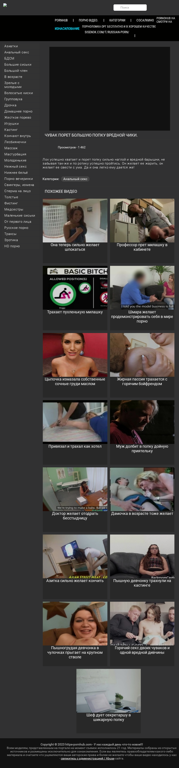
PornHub (61, 20)
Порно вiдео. (88, 20)
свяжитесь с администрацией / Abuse (87, 758)
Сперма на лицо (17, 191)
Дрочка (10, 105)
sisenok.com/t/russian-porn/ (107, 32)
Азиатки (11, 46)
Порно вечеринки (18, 179)
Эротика (11, 240)
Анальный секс (16, 52)
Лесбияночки (15, 142)
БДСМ (9, 58)
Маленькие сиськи (19, 215)
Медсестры (13, 209)
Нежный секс (15, 166)
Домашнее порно (18, 111)
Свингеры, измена (19, 185)
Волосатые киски (18, 93)
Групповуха (13, 99)
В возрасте (13, 77)
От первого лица (17, 222)
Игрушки (11, 124)
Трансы (10, 234)
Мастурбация (15, 154)
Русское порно (16, 228)
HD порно (12, 246)
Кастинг (10, 130)
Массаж (11, 148)
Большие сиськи (17, 65)
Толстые (11, 197)
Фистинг (11, 203)
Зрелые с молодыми (13, 85)
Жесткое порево (17, 117)
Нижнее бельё (16, 173)
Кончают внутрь (17, 136)
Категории (117, 20)
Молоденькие (15, 160)
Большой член (16, 71)
